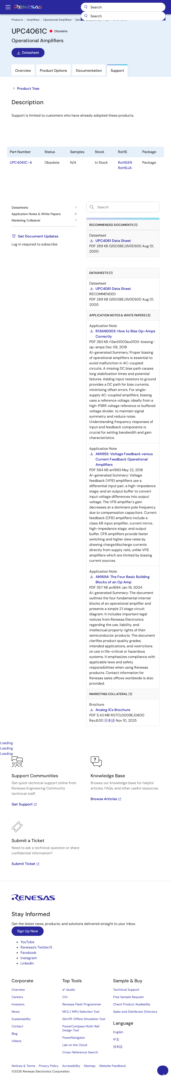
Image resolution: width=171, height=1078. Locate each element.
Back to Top (165, 1074)
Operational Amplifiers (57, 20)
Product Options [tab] (53, 70)
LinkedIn (27, 963)
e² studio (68, 990)
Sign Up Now (27, 931)
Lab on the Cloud (74, 1045)
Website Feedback (112, 1066)
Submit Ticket (23, 863)
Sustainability (21, 1019)
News (16, 1012)
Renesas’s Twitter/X (36, 947)
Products (17, 20)
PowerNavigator (73, 1038)
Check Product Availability (132, 1004)
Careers (17, 997)
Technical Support (126, 990)
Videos (16, 1041)
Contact (17, 1026)
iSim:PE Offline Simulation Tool (83, 1019)
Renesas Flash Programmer (81, 1004)
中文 (116, 1039)
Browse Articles (104, 799)
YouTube (27, 942)
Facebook (28, 952)
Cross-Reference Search (80, 1052)
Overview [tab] (23, 70)
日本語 (117, 1047)
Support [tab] (117, 70)
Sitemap (90, 1066)
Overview (18, 990)
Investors (18, 1004)
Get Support (22, 804)
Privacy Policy (49, 1066)
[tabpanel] (85, 818)
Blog (15, 1034)
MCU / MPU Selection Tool (80, 1012)
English (118, 1032)
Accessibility (71, 1066)
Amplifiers (33, 20)
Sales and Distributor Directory (135, 1012)
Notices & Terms (23, 1066)
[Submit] (86, 16)
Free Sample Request (128, 997)
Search (123, 7)
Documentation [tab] (89, 70)
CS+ (65, 997)
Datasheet (30, 52)
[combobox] (123, 16)
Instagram (28, 958)
